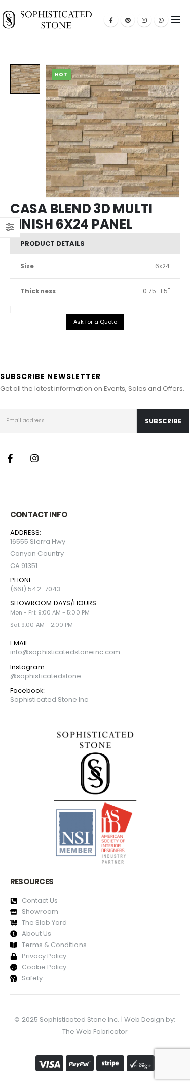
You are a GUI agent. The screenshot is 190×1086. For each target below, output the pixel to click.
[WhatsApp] (161, 20)
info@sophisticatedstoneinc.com (65, 652)
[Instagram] (144, 20)
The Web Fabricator (95, 1031)
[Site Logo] (47, 19)
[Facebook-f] (10, 458)
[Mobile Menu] (176, 19)
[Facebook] (111, 20)
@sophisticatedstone (45, 676)
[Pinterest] (128, 20)
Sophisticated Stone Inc (49, 699)
